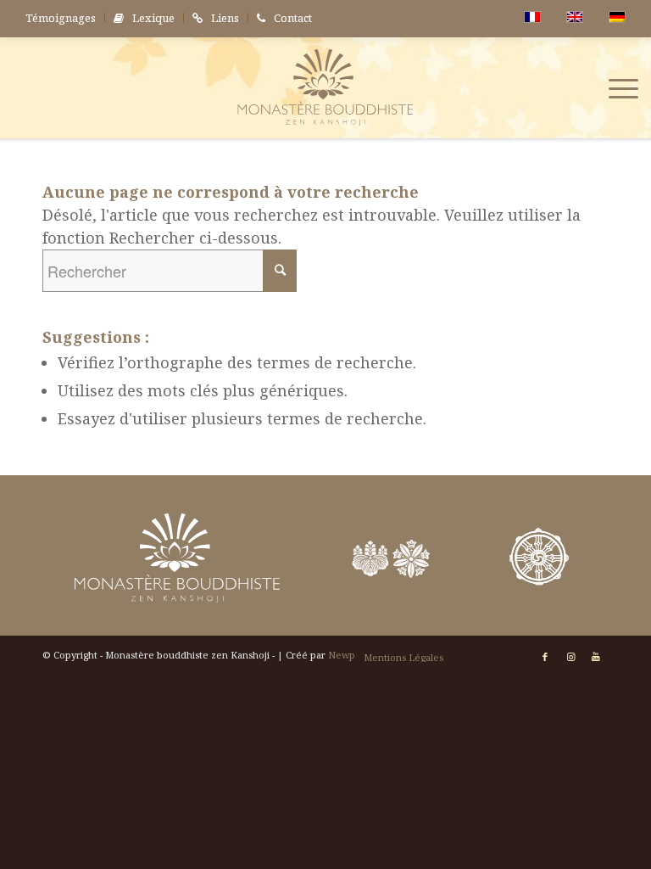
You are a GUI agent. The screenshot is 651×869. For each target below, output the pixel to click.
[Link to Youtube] (596, 657)
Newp (341, 654)
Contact (293, 17)
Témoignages (60, 17)
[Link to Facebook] (545, 657)
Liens (225, 17)
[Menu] (615, 87)
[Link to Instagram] (570, 657)
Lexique (153, 17)
